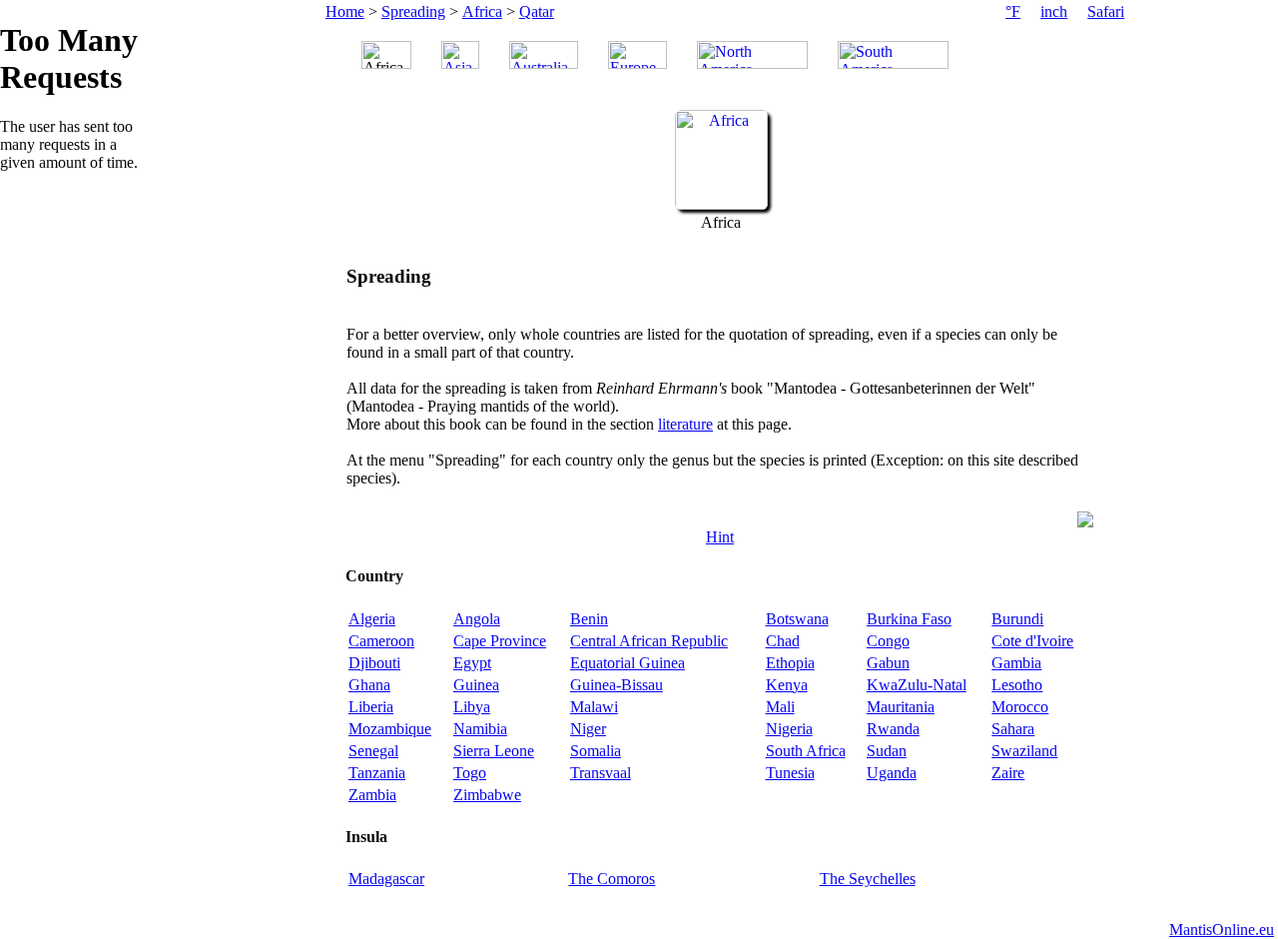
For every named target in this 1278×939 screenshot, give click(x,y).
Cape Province (499, 640)
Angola (476, 618)
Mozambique (389, 728)
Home (344, 11)
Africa (482, 11)
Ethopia (790, 662)
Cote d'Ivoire (1032, 640)
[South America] (893, 55)
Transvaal (600, 772)
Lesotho (1016, 684)
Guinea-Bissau (616, 684)
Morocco (1019, 706)
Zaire (1007, 772)
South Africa (806, 750)
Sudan (887, 750)
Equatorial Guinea (627, 662)
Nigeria (789, 728)
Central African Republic (649, 640)
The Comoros (611, 878)
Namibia (480, 728)
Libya (471, 706)
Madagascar (386, 878)
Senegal (373, 750)
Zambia (372, 794)
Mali (780, 706)
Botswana (797, 618)
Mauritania (901, 706)
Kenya (787, 684)
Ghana (369, 684)
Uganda (892, 772)
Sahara (1012, 728)
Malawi (594, 706)
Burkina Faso (909, 618)
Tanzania (376, 772)
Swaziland (1024, 750)
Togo (469, 772)
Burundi (1017, 618)
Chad (783, 640)
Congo (888, 640)
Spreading (413, 11)
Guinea (476, 684)
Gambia (1016, 662)
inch (1053, 11)
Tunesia (790, 772)
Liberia (370, 706)
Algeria (371, 618)
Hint (720, 536)
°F (1012, 11)
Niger (588, 728)
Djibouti (374, 662)
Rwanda (893, 728)
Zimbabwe (487, 794)
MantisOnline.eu (1221, 929)
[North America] (752, 55)
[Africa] (721, 204)
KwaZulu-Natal (916, 684)
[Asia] (460, 55)
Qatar (536, 11)
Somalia (595, 750)
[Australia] (543, 55)
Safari (1105, 11)
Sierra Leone (493, 750)
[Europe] (637, 55)
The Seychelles (868, 878)
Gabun (888, 662)
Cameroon (381, 640)
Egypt (472, 662)
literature (685, 424)
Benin (589, 618)
